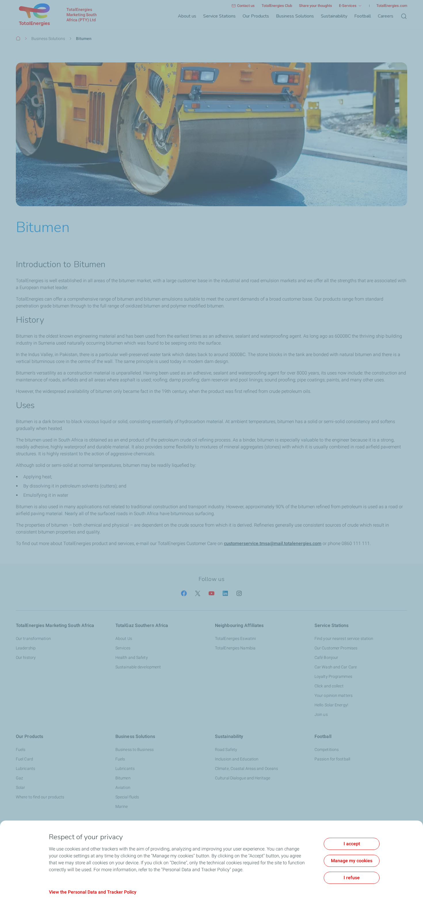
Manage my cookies (351, 860)
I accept (352, 843)
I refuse (352, 877)
